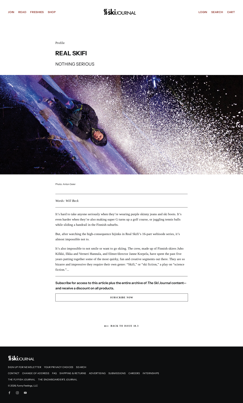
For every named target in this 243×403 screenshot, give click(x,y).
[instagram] (17, 393)
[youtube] (25, 393)
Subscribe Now (121, 297)
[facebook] (9, 393)
